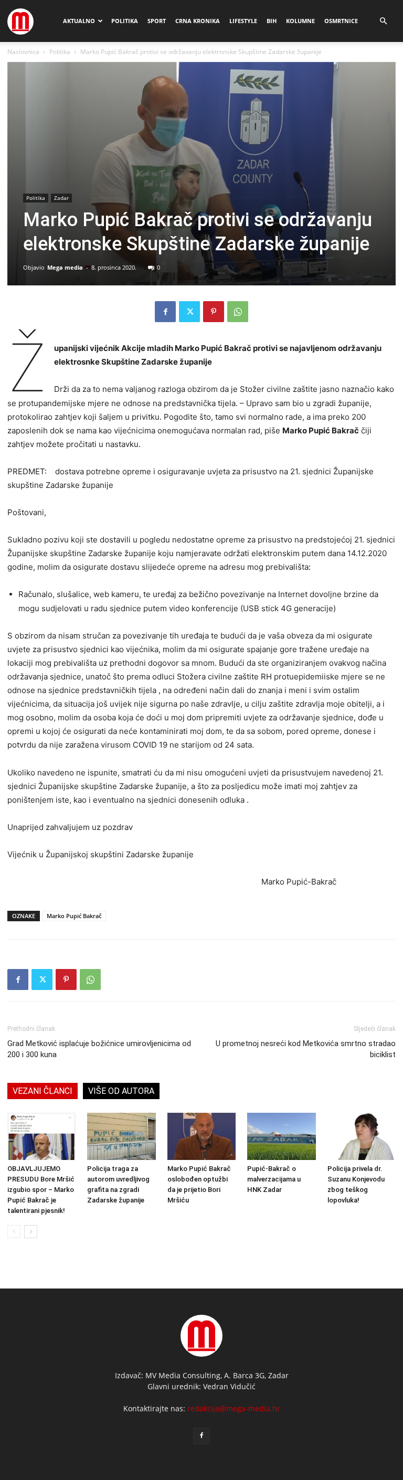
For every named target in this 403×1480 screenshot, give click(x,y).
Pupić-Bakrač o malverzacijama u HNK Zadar (274, 1179)
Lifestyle (243, 21)
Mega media (65, 267)
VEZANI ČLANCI (42, 1091)
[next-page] (30, 1231)
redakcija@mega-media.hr (233, 1408)
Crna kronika (197, 21)
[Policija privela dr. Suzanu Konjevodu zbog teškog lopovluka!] (361, 1136)
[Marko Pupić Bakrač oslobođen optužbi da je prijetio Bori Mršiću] (201, 1136)
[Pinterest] (213, 311)
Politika (124, 21)
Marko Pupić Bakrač (74, 916)
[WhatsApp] (237, 311)
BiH (272, 21)
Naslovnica (23, 51)
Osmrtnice (341, 21)
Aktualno (79, 21)
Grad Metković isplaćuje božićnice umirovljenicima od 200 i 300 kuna (99, 1049)
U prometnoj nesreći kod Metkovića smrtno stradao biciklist (306, 1049)
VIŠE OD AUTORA (121, 1091)
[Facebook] (165, 311)
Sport (156, 21)
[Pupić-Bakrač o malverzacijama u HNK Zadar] (281, 1136)
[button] (383, 21)
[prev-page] (13, 1231)
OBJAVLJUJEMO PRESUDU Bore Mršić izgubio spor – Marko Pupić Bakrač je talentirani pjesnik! (41, 1190)
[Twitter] (189, 311)
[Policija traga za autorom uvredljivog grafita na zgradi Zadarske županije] (121, 1136)
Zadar (61, 197)
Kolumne (300, 21)
